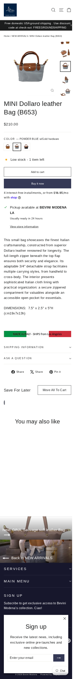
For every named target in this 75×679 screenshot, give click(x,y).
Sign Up (13, 595)
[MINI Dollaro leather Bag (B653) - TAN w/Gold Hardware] (6, 497)
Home (7, 36)
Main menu (17, 581)
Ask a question (18, 358)
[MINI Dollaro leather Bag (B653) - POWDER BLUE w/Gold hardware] (10, 497)
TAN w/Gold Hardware (8, 147)
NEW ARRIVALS (20, 36)
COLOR (31, 138)
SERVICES (15, 569)
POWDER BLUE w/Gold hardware (17, 147)
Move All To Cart (54, 390)
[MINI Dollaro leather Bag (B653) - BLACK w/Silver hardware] (14, 497)
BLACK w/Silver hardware (26, 147)
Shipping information (24, 347)
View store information (24, 226)
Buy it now (37, 183)
